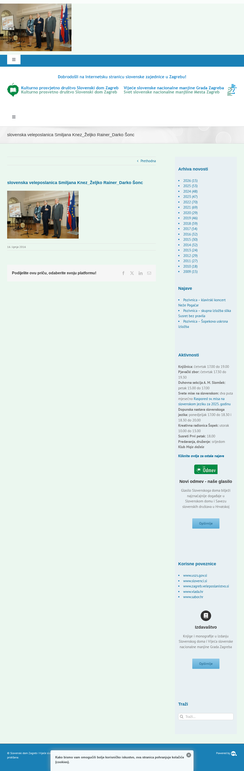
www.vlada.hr (193, 591)
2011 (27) (190, 261)
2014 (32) (190, 245)
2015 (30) (190, 239)
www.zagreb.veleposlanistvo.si (206, 586)
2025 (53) (190, 186)
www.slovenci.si (195, 581)
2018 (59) (190, 223)
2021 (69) (190, 207)
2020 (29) (190, 212)
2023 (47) (190, 196)
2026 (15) (190, 180)
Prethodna (148, 161)
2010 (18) (190, 266)
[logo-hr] (122, 76)
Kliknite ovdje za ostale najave (201, 456)
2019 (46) (190, 218)
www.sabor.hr (193, 597)
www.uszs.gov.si (195, 575)
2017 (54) (190, 228)
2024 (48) (190, 191)
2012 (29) (190, 255)
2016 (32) (190, 234)
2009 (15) (190, 271)
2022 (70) (190, 202)
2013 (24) (190, 250)
